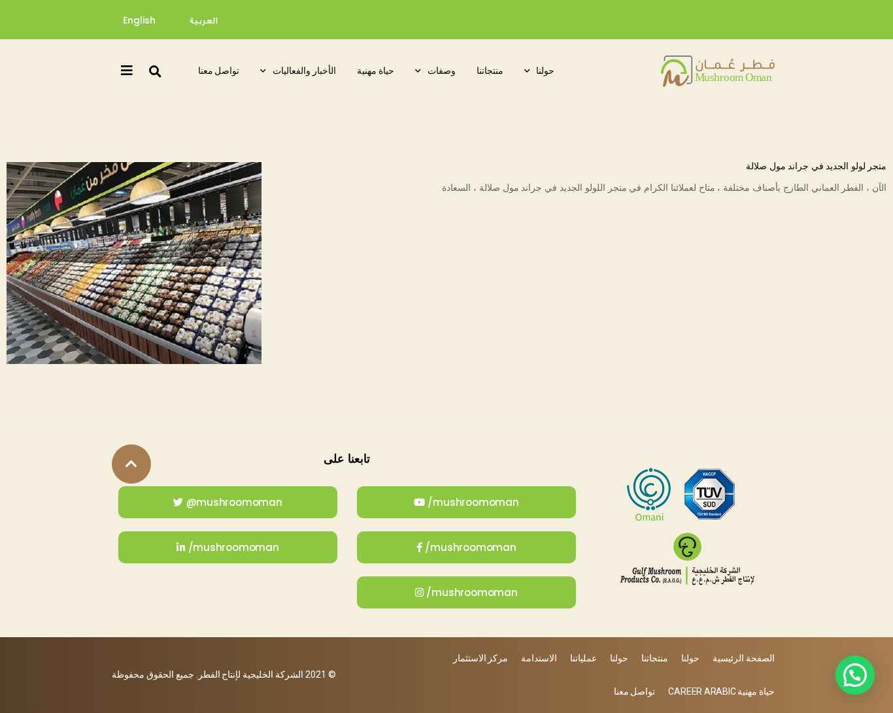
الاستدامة (539, 658)
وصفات (442, 70)
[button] (155, 71)
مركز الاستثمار (481, 658)
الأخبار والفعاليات (304, 70)
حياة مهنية (375, 70)
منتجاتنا (490, 70)
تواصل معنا (219, 70)
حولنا (545, 70)
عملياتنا (583, 658)
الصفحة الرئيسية (744, 658)
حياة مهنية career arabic (721, 691)
